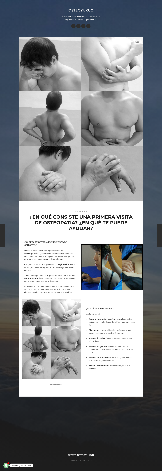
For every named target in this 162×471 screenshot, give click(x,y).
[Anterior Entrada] (2, 235)
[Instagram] (73, 26)
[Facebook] (78, 26)
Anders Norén (85, 461)
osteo (59, 385)
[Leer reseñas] (88, 26)
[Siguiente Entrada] (159, 235)
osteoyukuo (81, 10)
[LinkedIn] (83, 26)
